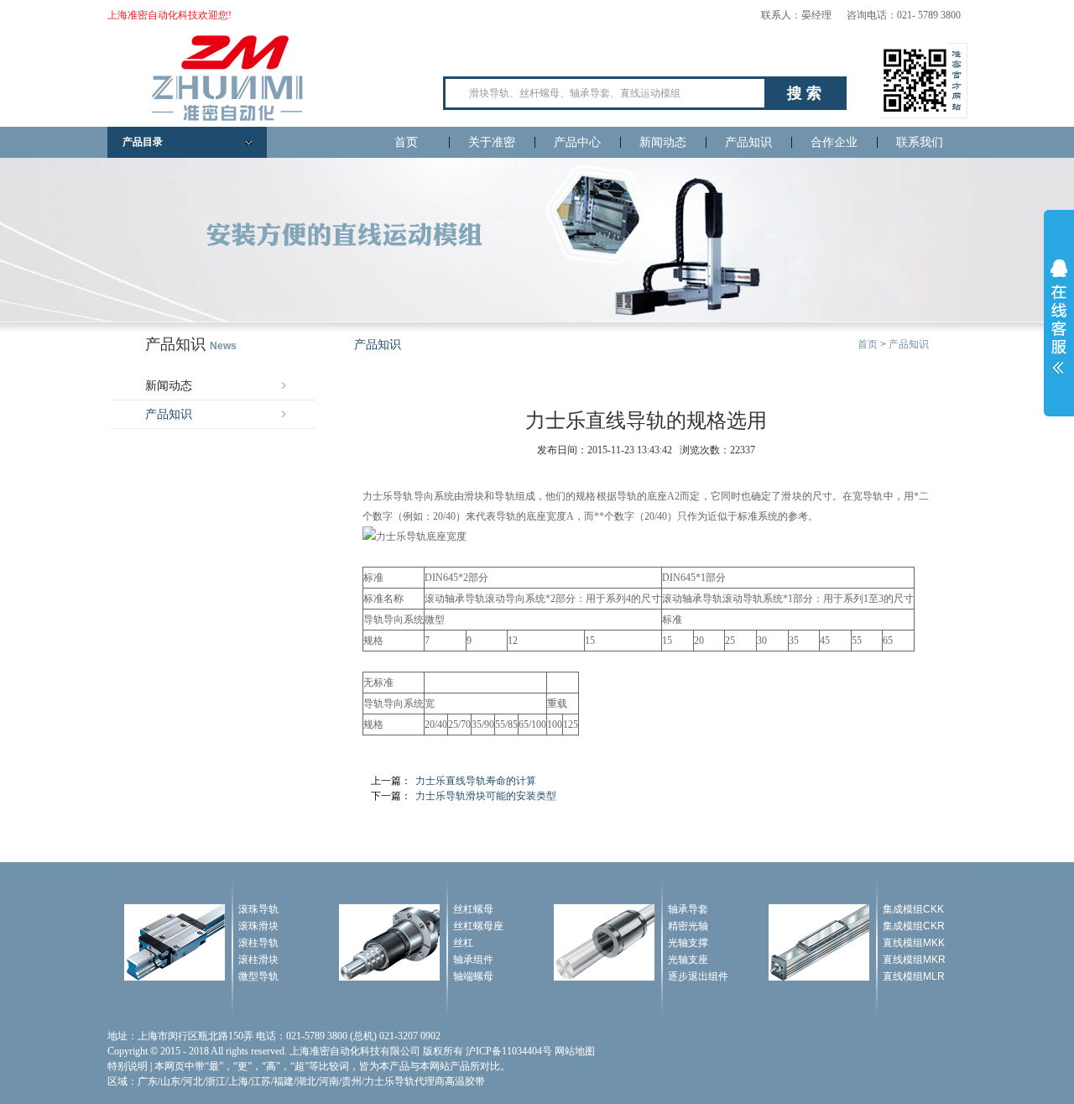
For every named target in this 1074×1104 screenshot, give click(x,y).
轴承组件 (473, 959)
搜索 (806, 93)
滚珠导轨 (258, 909)
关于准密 (491, 142)
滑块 (474, 496)
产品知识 (748, 142)
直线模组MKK (914, 943)
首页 (406, 142)
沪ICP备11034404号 (509, 1051)
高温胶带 (465, 1081)
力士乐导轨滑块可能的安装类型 (485, 796)
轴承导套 (688, 909)
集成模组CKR (914, 926)
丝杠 (463, 943)
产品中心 (577, 142)
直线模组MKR (914, 959)
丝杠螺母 (473, 909)
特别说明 (127, 1066)
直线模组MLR (914, 976)
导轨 (403, 496)
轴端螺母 (473, 976)
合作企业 (834, 142)
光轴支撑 (688, 943)
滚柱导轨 (258, 943)
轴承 (455, 598)
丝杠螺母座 (478, 926)
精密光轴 (688, 926)
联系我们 (919, 142)
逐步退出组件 (698, 976)
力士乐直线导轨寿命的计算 (475, 781)
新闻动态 (662, 142)
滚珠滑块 (258, 926)
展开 (1059, 317)
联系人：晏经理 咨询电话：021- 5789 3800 (861, 15)
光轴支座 (688, 959)
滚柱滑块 (258, 959)
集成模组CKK (913, 909)
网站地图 (575, 1051)
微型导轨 (258, 976)
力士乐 (377, 496)
